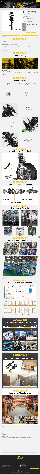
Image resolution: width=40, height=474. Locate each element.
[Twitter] (27, 1)
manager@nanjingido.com (23, 465)
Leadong (28, 472)
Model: (27, 26)
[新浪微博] (31, 1)
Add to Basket (33, 32)
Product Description (20, 35)
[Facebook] (28, 1)
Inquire (29, 32)
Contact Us (15, 467)
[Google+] (26, 1)
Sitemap (23, 472)
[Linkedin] (29, 1)
